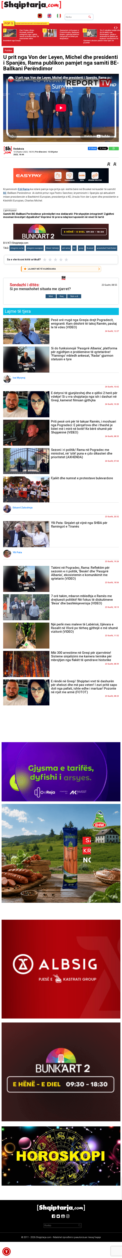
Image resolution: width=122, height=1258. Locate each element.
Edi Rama (24, 189)
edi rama (66, 248)
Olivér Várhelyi (52, 248)
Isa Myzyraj (19, 377)
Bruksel (90, 248)
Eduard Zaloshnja (23, 507)
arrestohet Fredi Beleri (106, 248)
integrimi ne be (17, 248)
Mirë (51, 296)
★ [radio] (44, 259)
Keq (61, 296)
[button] (6, 1251)
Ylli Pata (18, 552)
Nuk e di (74, 296)
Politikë (8, 50)
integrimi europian (35, 248)
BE (5, 192)
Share (93, 148)
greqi (81, 248)
